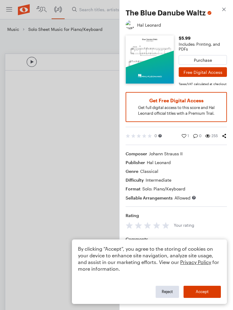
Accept (202, 291)
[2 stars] (138, 225)
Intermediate (158, 180)
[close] (224, 10)
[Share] (224, 136)
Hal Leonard (159, 162)
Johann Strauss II (166, 153)
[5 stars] (166, 225)
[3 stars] (147, 225)
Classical (149, 171)
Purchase (203, 60)
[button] (160, 136)
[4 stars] (156, 225)
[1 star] (129, 225)
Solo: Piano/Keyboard (163, 188)
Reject (167, 291)
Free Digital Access (203, 72)
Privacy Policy (195, 262)
